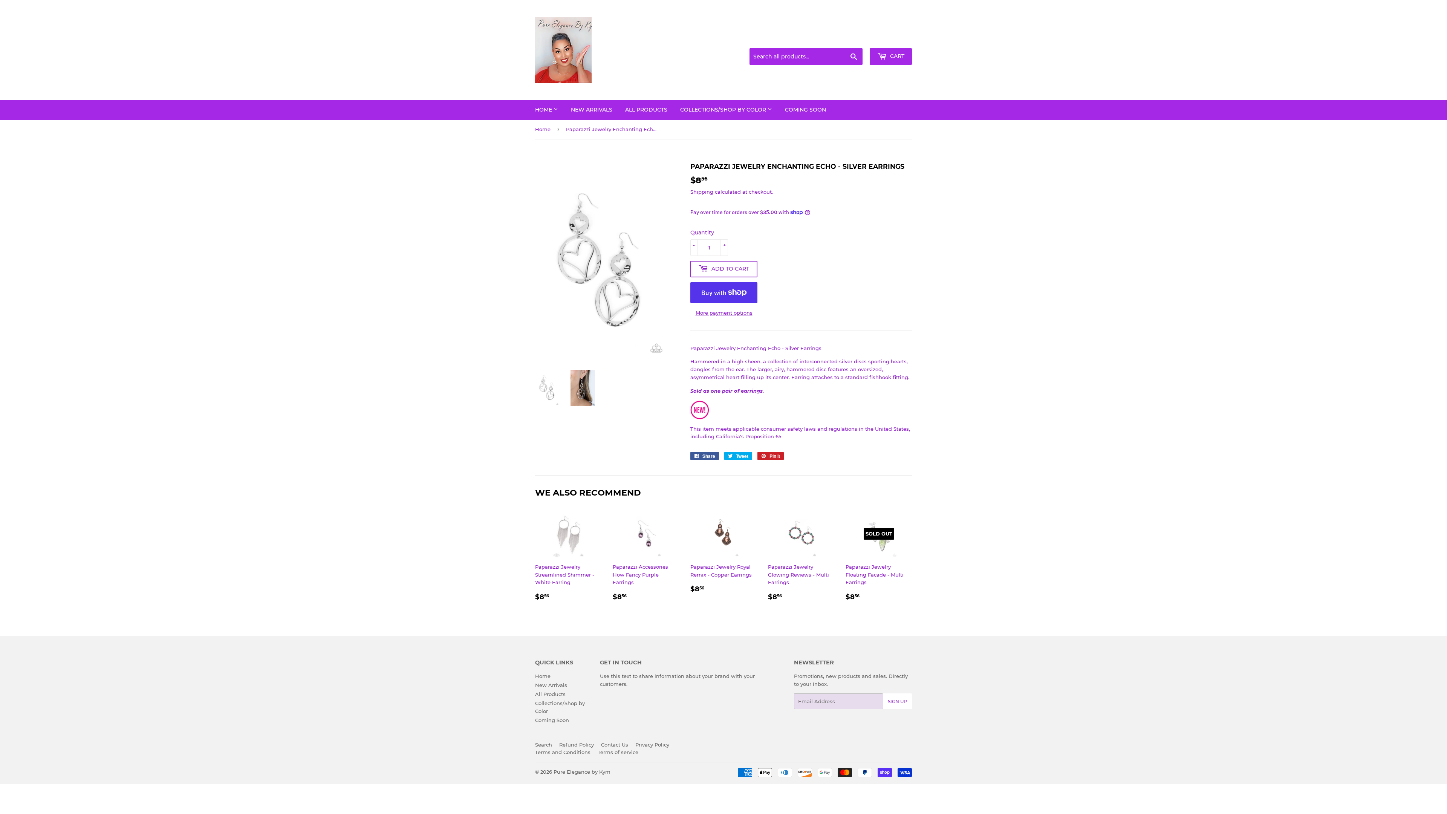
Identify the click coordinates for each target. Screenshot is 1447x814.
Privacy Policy (652, 745)
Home (544, 109)
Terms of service (618, 752)
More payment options (724, 313)
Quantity (702, 232)
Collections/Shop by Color (724, 109)
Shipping (701, 192)
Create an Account (891, 39)
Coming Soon (805, 109)
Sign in (852, 39)
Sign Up (897, 701)
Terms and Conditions (562, 752)
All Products (646, 109)
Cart (896, 56)
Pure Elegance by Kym (582, 772)
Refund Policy (576, 745)
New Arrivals (591, 109)
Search (543, 745)
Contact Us (614, 745)
